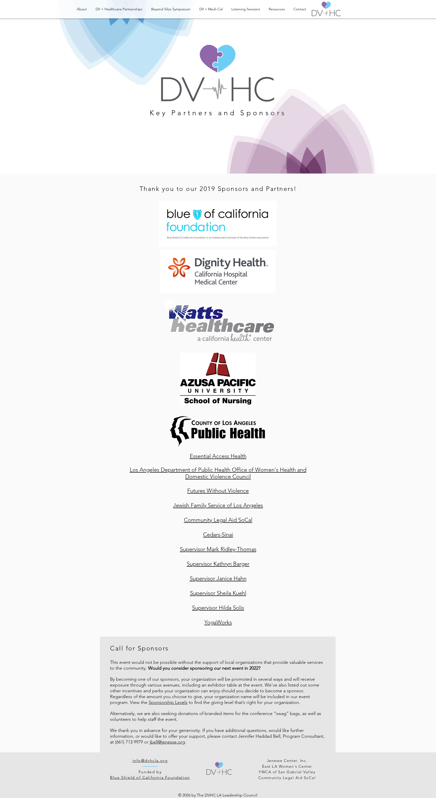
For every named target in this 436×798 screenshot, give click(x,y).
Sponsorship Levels (168, 702)
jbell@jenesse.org (167, 742)
